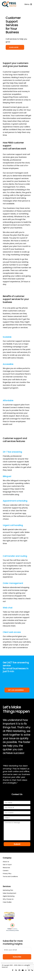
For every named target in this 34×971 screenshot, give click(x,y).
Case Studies (7, 902)
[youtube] (22, 970)
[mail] (29, 970)
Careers (5, 871)
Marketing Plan (8, 890)
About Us (6, 862)
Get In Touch (7, 865)
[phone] (32, 970)
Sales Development (9, 893)
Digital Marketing (8, 896)
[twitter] (16, 970)
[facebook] (13, 970)
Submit (17, 844)
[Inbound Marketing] (12, 924)
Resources (6, 868)
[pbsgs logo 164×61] (9, 2)
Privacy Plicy (7, 874)
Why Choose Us (8, 899)
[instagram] (19, 970)
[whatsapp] (26, 970)
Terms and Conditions (10, 876)
